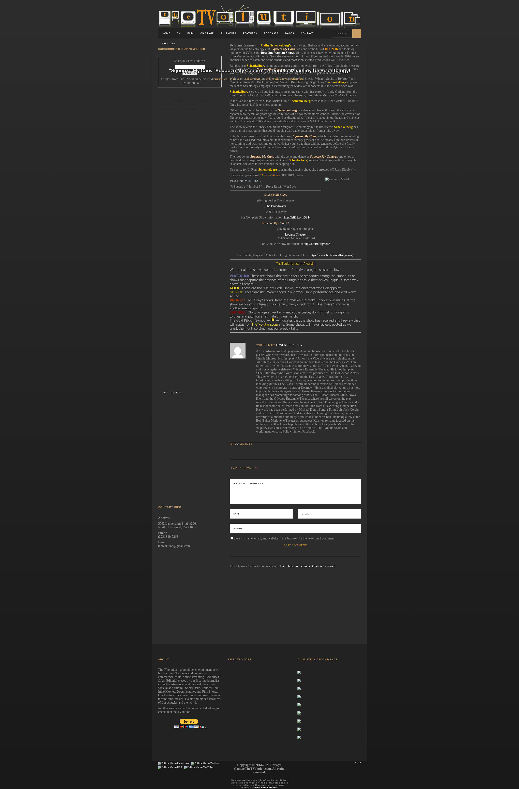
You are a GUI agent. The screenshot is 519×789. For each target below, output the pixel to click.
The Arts (280, 79)
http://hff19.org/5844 (297, 217)
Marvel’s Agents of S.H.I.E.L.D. (203, 405)
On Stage (252, 79)
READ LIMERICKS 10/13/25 (200, 208)
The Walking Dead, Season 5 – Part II (203, 429)
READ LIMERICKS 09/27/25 (179, 232)
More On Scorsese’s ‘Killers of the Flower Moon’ (200, 333)
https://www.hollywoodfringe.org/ (331, 255)
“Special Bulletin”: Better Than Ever (200, 274)
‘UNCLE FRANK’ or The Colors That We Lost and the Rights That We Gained (200, 363)
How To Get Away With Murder (203, 478)
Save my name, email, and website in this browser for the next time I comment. (284, 538)
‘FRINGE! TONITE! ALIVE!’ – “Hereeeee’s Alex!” (200, 151)
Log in (357, 762)
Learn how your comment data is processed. (308, 566)
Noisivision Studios (266, 787)
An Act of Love (192, 121)
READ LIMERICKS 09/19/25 (200, 246)
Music (238, 79)
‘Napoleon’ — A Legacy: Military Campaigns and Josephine (200, 305)
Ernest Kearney (289, 345)
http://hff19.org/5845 (317, 243)
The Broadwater (275, 206)
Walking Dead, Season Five (203, 454)
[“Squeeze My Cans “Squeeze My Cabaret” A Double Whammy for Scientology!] (240, 350)
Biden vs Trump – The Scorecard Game (200, 180)
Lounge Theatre (295, 234)
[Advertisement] (259, 600)
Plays (266, 79)
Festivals (223, 79)
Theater (297, 79)
